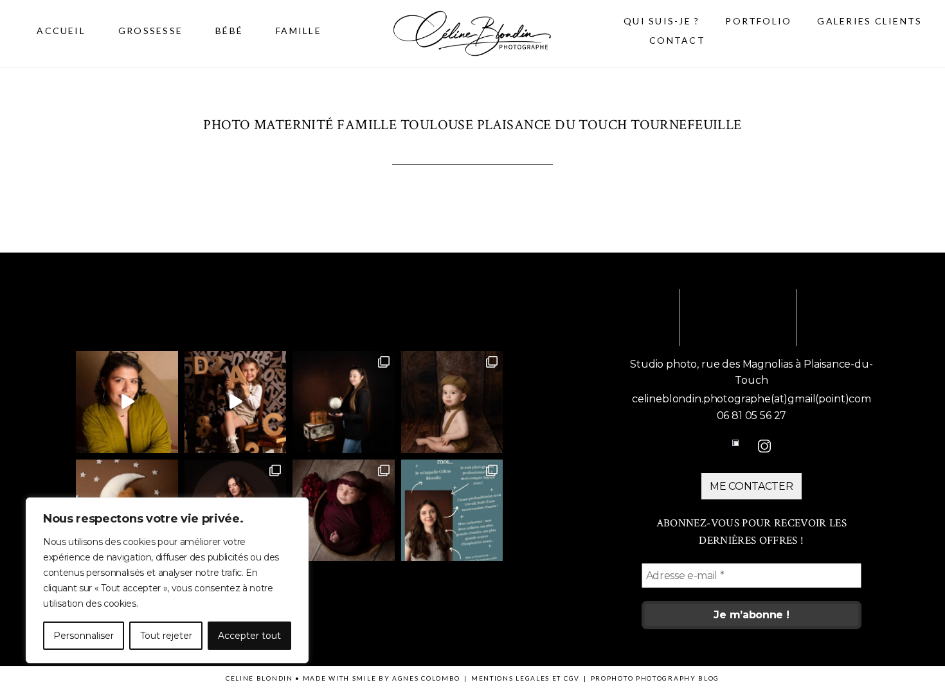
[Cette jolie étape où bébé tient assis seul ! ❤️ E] (452, 402)
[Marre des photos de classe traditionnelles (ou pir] (235, 402)
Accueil (61, 30)
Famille (298, 30)
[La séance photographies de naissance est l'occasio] (343, 511)
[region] (167, 580)
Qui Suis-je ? (661, 20)
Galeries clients (869, 20)
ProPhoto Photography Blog (655, 678)
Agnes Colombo (426, 678)
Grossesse (150, 30)
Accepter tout (249, 635)
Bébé (229, 30)
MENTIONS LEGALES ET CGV (525, 678)
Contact (677, 40)
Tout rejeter (166, 635)
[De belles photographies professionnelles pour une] (343, 402)
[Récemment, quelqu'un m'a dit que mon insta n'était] (452, 511)
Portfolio (758, 20)
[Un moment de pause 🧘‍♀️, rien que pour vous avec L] (127, 402)
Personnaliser (83, 635)
